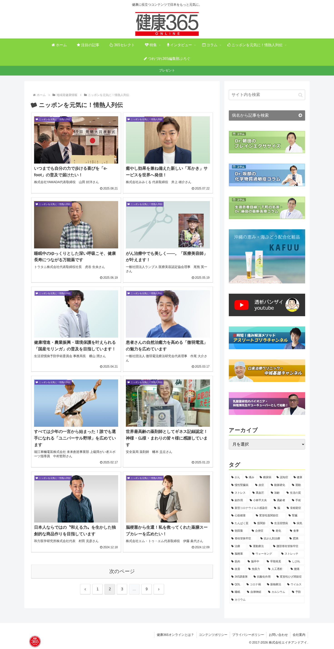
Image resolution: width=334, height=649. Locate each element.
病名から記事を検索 (250, 115)
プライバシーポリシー (248, 634)
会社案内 (299, 634)
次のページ (122, 571)
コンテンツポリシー (213, 634)
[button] (300, 95)
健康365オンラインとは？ (175, 634)
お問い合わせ (278, 634)
